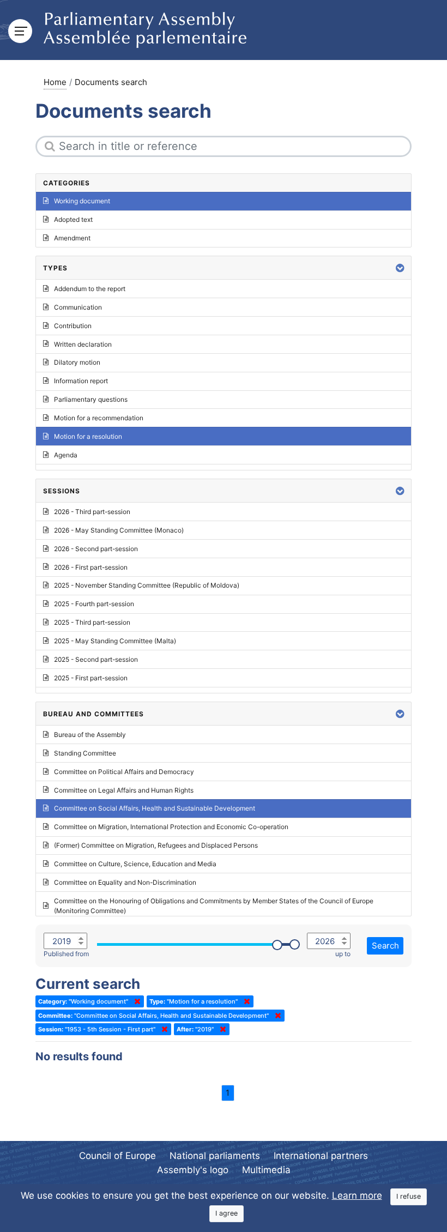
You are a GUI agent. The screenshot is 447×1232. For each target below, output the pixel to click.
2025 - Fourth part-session (94, 604)
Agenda (65, 455)
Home (55, 82)
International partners (321, 1155)
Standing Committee (85, 753)
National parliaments (215, 1155)
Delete (135, 1001)
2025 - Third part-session (92, 622)
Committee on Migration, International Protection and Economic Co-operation (171, 827)
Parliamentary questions (91, 399)
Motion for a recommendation (98, 418)
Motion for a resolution (88, 436)
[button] (400, 268)
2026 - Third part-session (92, 512)
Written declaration (83, 344)
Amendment (72, 238)
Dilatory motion (77, 362)
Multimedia (266, 1169)
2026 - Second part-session (96, 549)
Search (385, 945)
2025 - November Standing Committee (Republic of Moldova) (146, 585)
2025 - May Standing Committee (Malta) (115, 641)
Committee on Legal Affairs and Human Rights (124, 790)
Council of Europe (117, 1155)
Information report (81, 381)
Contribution (73, 326)
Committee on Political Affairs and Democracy (124, 772)
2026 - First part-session (91, 567)
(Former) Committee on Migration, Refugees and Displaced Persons (156, 845)
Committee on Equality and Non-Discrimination (125, 882)
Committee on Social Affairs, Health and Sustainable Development (154, 808)
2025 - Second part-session (96, 659)
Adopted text (73, 219)
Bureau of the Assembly (90, 734)
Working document (82, 201)
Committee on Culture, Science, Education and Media (135, 864)
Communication (78, 307)
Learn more (357, 1195)
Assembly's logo (192, 1169)
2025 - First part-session (91, 678)
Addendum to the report (89, 289)
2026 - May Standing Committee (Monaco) (119, 530)
